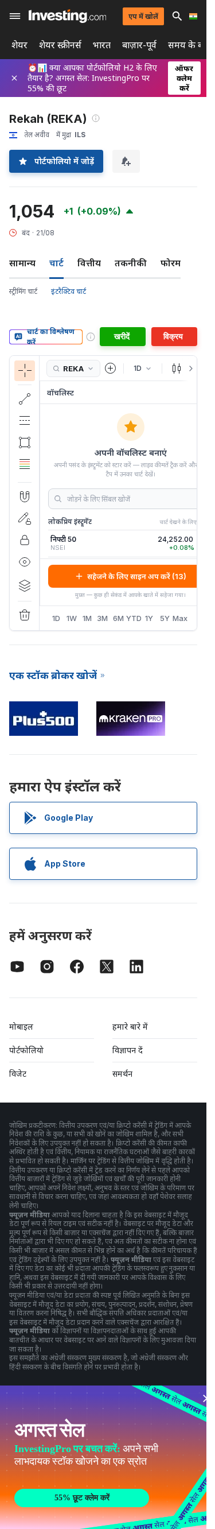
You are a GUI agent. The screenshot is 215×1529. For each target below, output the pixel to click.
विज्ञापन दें (127, 1050)
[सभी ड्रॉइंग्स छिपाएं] (24, 562)
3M (102, 618)
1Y (149, 618)
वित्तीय (89, 263)
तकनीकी (131, 263)
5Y (165, 618)
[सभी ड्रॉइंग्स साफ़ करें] (24, 615)
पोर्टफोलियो (26, 1050)
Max (180, 618)
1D (56, 618)
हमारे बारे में (130, 1026)
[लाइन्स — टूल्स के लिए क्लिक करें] (24, 399)
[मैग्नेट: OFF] (24, 496)
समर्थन (122, 1073)
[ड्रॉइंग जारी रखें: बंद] (24, 518)
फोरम (171, 263)
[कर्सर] (24, 370)
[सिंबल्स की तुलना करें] (110, 368)
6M (118, 618)
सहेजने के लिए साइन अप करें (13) (136, 576)
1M (87, 618)
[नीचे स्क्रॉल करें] (24, 473)
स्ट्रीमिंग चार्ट (23, 291)
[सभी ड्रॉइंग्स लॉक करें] (24, 540)
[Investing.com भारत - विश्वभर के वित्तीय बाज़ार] (67, 16)
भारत (102, 45)
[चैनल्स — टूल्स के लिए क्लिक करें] (24, 420)
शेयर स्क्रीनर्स (60, 45)
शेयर (19, 45)
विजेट (17, 1073)
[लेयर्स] (25, 585)
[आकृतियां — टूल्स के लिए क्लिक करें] (24, 442)
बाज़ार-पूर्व (139, 45)
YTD (134, 618)
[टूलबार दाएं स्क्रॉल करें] (189, 368)
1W (72, 618)
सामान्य (22, 263)
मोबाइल (21, 1026)
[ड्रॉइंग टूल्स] (43, 493)
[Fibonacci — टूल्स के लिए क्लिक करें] (24, 464)
